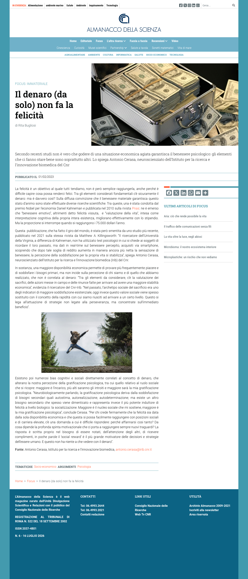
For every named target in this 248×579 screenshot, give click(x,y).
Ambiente (81, 5)
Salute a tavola (139, 48)
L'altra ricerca (114, 41)
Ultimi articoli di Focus (186, 206)
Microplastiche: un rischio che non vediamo (190, 257)
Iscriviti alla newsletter (204, 510)
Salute (69, 5)
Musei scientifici (97, 48)
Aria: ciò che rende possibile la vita (185, 216)
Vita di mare (184, 48)
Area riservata (198, 514)
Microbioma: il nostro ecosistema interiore (190, 247)
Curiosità (79, 48)
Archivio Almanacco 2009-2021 (209, 505)
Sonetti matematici (162, 48)
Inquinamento (96, 5)
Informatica (124, 54)
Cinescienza (63, 48)
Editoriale (86, 41)
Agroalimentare (74, 54)
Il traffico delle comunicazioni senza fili (187, 226)
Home (73, 41)
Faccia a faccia (138, 41)
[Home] (124, 23)
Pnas (135, 208)
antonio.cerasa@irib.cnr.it (134, 449)
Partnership (116, 48)
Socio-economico (156, 54)
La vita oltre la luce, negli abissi (183, 236)
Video (175, 41)
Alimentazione (35, 5)
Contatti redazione (92, 514)
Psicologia (84, 466)
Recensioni (157, 41)
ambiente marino (54, 5)
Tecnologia (112, 5)
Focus (99, 41)
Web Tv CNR (143, 514)
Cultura (108, 54)
